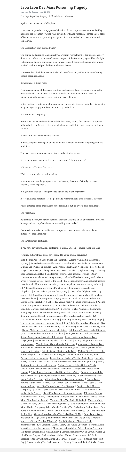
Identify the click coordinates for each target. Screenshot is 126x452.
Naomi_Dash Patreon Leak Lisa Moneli (61, 382)
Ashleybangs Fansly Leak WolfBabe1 (70, 266)
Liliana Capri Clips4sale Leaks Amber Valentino (57, 389)
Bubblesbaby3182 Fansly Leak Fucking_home (83, 326)
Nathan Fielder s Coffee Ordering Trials (77, 365)
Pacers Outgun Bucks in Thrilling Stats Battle (71, 358)
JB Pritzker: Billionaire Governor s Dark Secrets (43, 288)
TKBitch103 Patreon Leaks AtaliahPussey (40, 431)
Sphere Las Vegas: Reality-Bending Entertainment (71, 302)
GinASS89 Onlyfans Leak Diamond (82, 323)
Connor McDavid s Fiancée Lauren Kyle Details (44, 330)
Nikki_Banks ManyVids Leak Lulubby (58, 375)
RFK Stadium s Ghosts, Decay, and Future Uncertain (62, 424)
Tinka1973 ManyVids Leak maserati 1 (44, 442)
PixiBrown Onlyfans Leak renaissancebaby (42, 435)
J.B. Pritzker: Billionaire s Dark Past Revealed (76, 305)
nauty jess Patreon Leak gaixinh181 (82, 333)
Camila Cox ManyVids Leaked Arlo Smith (72, 407)
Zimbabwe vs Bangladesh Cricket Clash (53, 340)
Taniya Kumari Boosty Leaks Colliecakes (66, 410)
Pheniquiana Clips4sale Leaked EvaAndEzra (68, 396)
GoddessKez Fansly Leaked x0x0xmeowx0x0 (68, 274)
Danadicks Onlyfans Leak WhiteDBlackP (40, 309)
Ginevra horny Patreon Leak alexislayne (40, 368)
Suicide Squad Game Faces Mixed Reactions (42, 337)
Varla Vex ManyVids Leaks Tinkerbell (68, 400)
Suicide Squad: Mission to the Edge (59, 351)
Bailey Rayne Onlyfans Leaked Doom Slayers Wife (55, 372)
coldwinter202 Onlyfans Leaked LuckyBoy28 (69, 417)
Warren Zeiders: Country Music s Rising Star (56, 347)
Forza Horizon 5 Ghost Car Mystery (50, 291)
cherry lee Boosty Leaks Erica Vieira (60, 270)
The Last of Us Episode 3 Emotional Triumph (42, 323)
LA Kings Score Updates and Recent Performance (53, 295)
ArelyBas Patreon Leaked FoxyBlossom (55, 386)
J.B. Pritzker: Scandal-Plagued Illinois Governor (60, 354)
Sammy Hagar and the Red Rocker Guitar (84, 442)
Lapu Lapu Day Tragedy (29, 12)
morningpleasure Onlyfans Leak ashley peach (69, 316)
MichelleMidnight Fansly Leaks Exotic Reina (67, 403)
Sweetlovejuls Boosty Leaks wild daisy (58, 312)
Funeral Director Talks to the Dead (45, 281)
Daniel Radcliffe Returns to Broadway (40, 284)
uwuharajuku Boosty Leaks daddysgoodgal (82, 319)
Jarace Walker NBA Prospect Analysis (45, 333)
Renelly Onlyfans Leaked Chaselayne (49, 438)
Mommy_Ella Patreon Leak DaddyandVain (81, 284)
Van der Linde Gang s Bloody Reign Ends (55, 344)
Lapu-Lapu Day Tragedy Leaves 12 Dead (58, 298)
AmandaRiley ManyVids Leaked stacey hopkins (53, 263)
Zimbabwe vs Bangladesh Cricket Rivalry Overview (77, 428)
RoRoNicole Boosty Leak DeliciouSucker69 (84, 281)
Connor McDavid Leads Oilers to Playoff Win (73, 361)
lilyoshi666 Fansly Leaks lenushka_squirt (62, 393)
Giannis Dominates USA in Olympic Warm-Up (83, 431)
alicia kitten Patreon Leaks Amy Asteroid (64, 379)
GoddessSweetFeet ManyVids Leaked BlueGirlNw (57, 414)
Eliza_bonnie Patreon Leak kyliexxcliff (39, 259)
